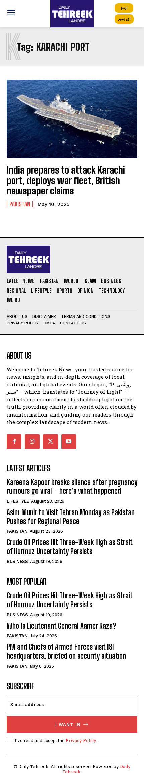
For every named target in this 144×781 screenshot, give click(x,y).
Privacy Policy (81, 740)
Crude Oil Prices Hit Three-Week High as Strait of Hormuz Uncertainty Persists (70, 546)
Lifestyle (18, 501)
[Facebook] (14, 441)
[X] (50, 441)
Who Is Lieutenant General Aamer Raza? (61, 625)
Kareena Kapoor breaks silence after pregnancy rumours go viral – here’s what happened (72, 486)
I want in (68, 724)
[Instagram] (32, 441)
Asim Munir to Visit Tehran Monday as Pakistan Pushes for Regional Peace (71, 517)
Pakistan (19, 204)
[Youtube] (68, 441)
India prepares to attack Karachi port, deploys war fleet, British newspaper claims (66, 180)
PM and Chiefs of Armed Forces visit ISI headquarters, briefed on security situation (66, 651)
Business (17, 561)
